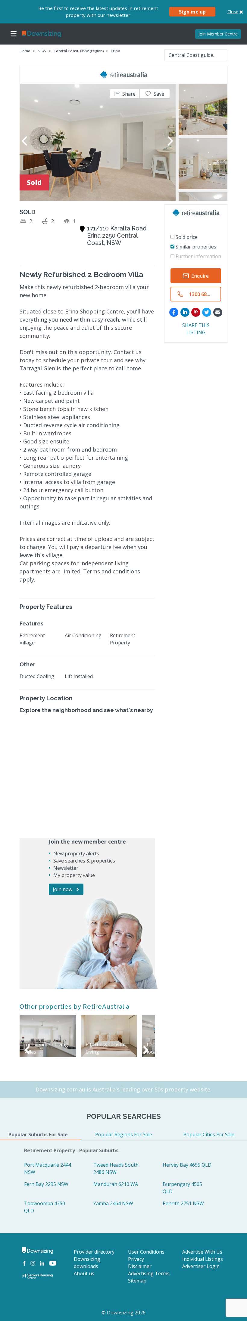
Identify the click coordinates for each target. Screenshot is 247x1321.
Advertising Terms (149, 1273)
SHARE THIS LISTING (196, 329)
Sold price (186, 237)
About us (84, 1273)
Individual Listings (202, 1259)
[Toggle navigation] (13, 34)
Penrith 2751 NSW (183, 1203)
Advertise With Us (202, 1251)
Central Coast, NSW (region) (79, 51)
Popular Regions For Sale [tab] (123, 1134)
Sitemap (137, 1280)
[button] (125, 94)
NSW (42, 51)
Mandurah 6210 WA (115, 1184)
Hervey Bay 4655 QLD (187, 1165)
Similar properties (195, 246)
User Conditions (146, 1251)
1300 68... (199, 294)
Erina (115, 51)
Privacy (136, 1259)
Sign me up (192, 11)
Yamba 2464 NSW (113, 1203)
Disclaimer (140, 1266)
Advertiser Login (201, 1266)
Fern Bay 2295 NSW (46, 1184)
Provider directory (94, 1251)
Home (25, 51)
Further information (197, 256)
